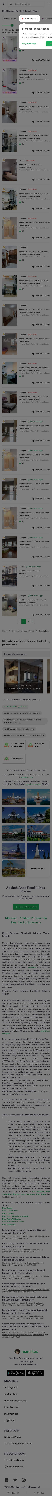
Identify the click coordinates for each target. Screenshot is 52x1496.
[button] (29, 18)
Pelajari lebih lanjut (29, 44)
